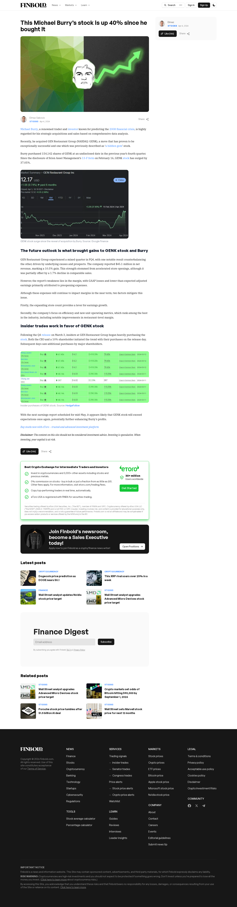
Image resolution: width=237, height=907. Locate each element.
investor (73, 129)
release (46, 334)
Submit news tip (157, 844)
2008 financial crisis (121, 129)
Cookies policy (196, 775)
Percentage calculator (79, 825)
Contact (153, 818)
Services (115, 749)
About (152, 812)
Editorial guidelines (159, 838)
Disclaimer (194, 782)
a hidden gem (113, 145)
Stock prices (155, 756)
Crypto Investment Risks (202, 788)
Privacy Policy (79, 650)
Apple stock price (158, 782)
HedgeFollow (73, 405)
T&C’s (68, 650)
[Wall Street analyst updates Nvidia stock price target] (28, 597)
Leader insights (118, 838)
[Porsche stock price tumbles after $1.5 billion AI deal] (28, 711)
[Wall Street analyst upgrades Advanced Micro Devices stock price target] (94, 597)
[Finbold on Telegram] (204, 806)
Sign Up (204, 5)
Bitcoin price (155, 775)
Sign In (191, 5)
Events (152, 831)
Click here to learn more (54, 879)
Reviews (114, 825)
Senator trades (119, 769)
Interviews (115, 831)
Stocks (34, 121)
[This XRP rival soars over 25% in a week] (94, 578)
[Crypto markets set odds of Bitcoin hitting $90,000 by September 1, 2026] (94, 691)
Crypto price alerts (121, 794)
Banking (71, 775)
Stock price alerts (121, 788)
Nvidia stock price (158, 794)
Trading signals (118, 756)
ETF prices (154, 769)
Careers (153, 825)
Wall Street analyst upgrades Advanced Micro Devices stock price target (124, 598)
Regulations (73, 801)
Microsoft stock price (161, 788)
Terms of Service (36, 768)
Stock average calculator (80, 818)
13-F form (88, 158)
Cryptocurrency (48, 571)
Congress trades (120, 775)
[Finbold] (33, 5)
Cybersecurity (74, 794)
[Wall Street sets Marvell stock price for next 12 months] (94, 711)
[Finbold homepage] (38, 749)
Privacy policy (196, 762)
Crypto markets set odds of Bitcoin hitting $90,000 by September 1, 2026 (122, 693)
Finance (43, 590)
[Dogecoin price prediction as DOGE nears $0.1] (28, 578)
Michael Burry (29, 129)
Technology (73, 782)
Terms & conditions (199, 756)
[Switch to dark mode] (214, 5)
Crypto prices (156, 762)
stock (126, 158)
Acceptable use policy (201, 769)
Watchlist (114, 801)
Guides (113, 818)
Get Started (129, 488)
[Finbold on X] (196, 806)
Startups (71, 788)
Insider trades (118, 762)
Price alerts (115, 782)
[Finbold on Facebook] (189, 806)
